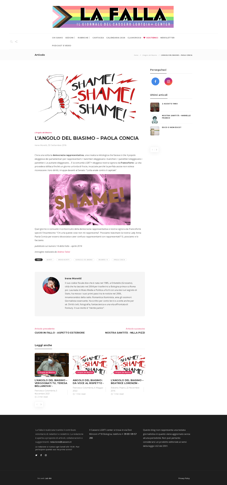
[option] (52, 376)
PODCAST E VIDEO (61, 45)
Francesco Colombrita (45, 390)
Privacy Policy (184, 478)
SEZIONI (69, 38)
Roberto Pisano (118, 388)
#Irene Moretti (63, 260)
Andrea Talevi (63, 251)
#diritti (49, 260)
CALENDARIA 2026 (115, 38)
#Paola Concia (119, 260)
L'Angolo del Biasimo (149, 55)
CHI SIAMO (57, 38)
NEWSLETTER (167, 38)
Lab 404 (48, 478)
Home (136, 55)
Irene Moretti (41, 145)
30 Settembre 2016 (57, 145)
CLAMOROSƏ (134, 38)
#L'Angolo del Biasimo (84, 260)
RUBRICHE (83, 38)
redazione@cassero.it (60, 441)
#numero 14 (103, 260)
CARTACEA (98, 38)
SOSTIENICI (152, 38)
